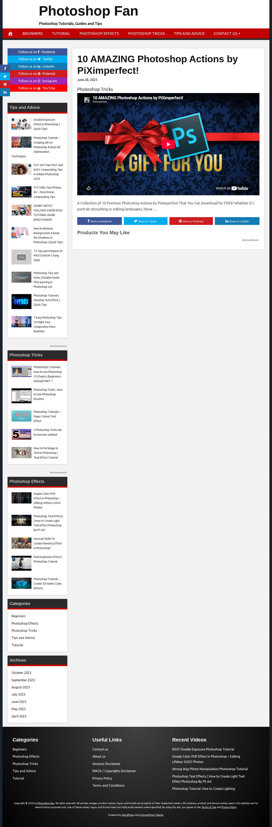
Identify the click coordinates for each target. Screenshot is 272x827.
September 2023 (23, 680)
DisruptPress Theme (152, 815)
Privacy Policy (102, 778)
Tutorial (61, 33)
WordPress (128, 815)
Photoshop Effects (99, 33)
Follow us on (37, 52)
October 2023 (21, 672)
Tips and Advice (189, 33)
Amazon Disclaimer (106, 764)
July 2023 (18, 694)
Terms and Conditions (108, 785)
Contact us (225, 33)
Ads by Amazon (250, 240)
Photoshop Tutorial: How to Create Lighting (203, 788)
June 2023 (19, 702)
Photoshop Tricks (146, 33)
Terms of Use (208, 807)
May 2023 (19, 709)
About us (99, 756)
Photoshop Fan (88, 10)
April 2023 (19, 716)
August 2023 (21, 687)
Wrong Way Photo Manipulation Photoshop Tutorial (210, 769)
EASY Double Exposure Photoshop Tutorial (203, 749)
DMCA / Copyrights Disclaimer (114, 771)
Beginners (33, 33)
